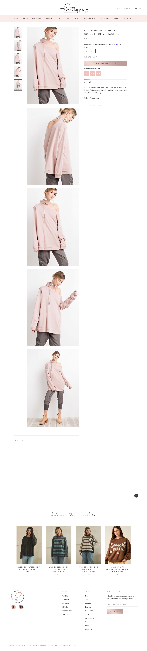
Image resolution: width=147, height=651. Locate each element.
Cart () (138, 8)
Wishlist (65, 596)
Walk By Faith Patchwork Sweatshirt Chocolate (118, 569)
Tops (25, 18)
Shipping (18, 440)
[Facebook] (13, 607)
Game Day (128, 18)
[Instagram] (21, 607)
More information (94, 106)
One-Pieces (63, 18)
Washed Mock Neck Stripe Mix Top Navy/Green (58, 569)
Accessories (90, 18)
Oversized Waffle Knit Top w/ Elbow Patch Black (29, 569)
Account (117, 8)
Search (127, 8)
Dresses (49, 18)
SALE (116, 18)
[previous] (11, 548)
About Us (65, 599)
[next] (135, 548)
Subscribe (115, 611)
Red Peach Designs (69, 645)
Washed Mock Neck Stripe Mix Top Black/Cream (88, 569)
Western (105, 18)
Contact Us (66, 603)
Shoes (77, 18)
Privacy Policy (67, 611)
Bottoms (36, 18)
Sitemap (65, 614)
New (16, 18)
